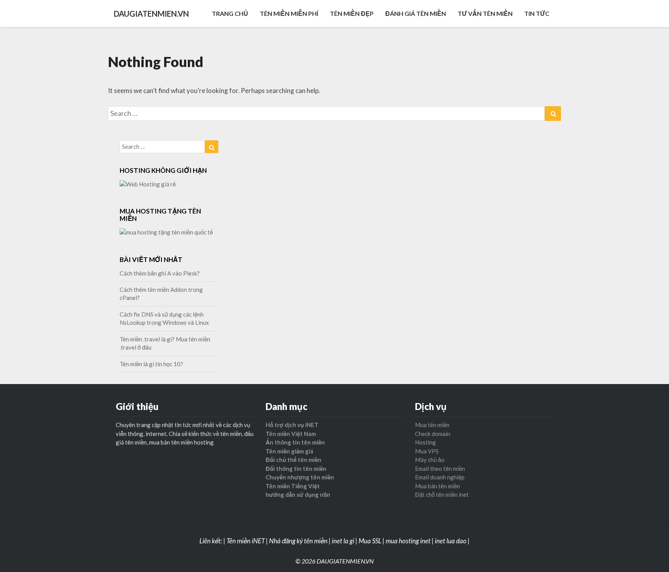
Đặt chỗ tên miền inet (442, 494)
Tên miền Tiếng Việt (293, 485)
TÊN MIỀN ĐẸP (352, 13)
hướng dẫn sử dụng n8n (298, 494)
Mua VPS (427, 451)
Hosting (425, 442)
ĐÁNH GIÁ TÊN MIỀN (415, 13)
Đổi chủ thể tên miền (293, 459)
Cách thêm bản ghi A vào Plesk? (160, 273)
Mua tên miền (432, 424)
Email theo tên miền (440, 468)
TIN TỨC (536, 13)
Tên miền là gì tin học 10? (151, 363)
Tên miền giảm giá (289, 451)
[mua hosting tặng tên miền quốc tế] (166, 234)
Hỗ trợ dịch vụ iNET (292, 424)
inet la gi (343, 541)
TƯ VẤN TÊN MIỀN (485, 13)
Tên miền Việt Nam (291, 433)
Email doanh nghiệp (440, 477)
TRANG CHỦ (230, 13)
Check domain (432, 433)
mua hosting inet (408, 541)
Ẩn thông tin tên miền (295, 442)
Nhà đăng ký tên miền (298, 541)
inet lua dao (451, 541)
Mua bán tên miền (437, 485)
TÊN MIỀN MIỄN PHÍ (289, 13)
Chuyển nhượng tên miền (300, 477)
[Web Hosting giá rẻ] (148, 186)
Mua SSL (370, 541)
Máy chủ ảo (429, 459)
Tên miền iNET (245, 541)
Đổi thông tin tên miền (296, 468)
